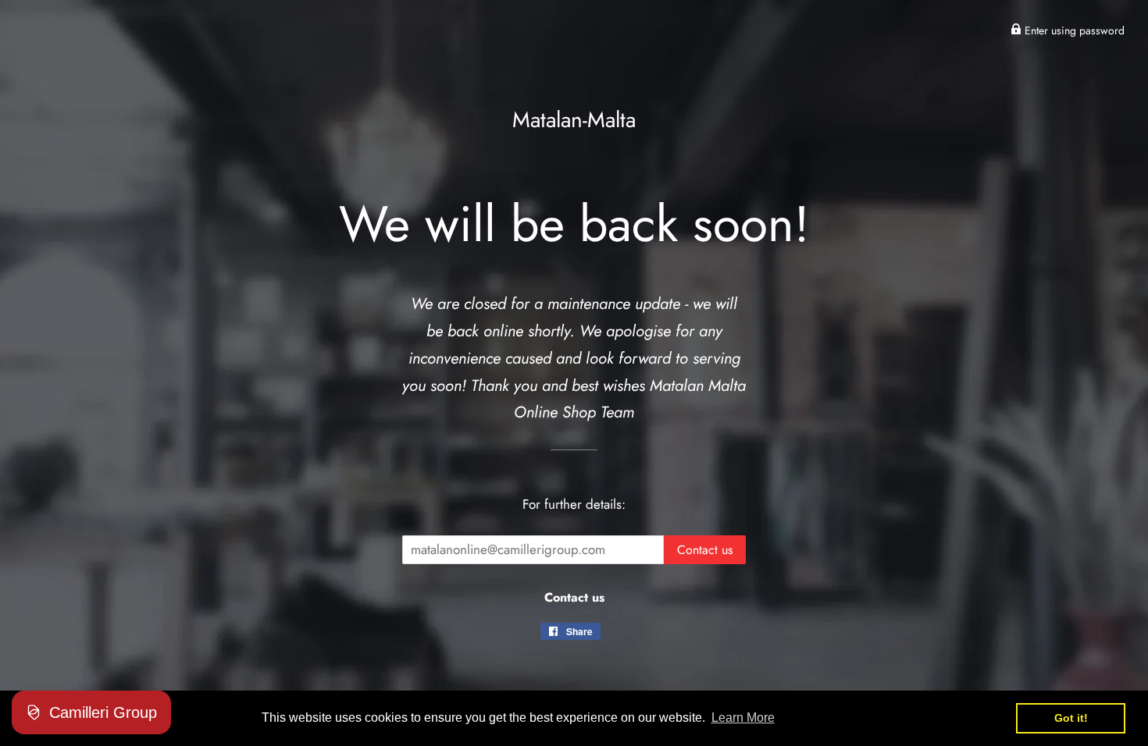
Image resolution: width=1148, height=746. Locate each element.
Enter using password (1073, 30)
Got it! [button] (1071, 718)
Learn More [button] (743, 717)
